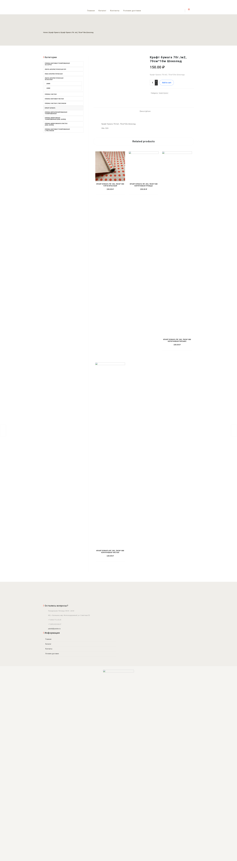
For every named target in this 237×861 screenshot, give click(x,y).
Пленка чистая (51, 94)
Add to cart (166, 83)
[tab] (143, 111)
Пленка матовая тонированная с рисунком (57, 129)
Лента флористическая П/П (55, 69)
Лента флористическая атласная (54, 78)
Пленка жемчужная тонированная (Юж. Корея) (55, 118)
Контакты (114, 11)
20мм (48, 83)
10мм (48, 88)
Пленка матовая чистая (54, 99)
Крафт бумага (54, 32)
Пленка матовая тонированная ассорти (57, 63)
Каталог (102, 11)
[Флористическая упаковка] (118, 762)
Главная (91, 11)
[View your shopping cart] (187, 10)
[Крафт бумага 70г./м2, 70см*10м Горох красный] (234, 430)
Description (145, 111)
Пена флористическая (54, 74)
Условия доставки (132, 11)
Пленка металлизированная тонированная (56, 112)
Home (45, 32)
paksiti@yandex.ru (54, 629)
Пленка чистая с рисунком (55, 103)
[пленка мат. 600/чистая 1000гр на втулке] (3, 430)
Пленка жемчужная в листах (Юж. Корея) (56, 124)
